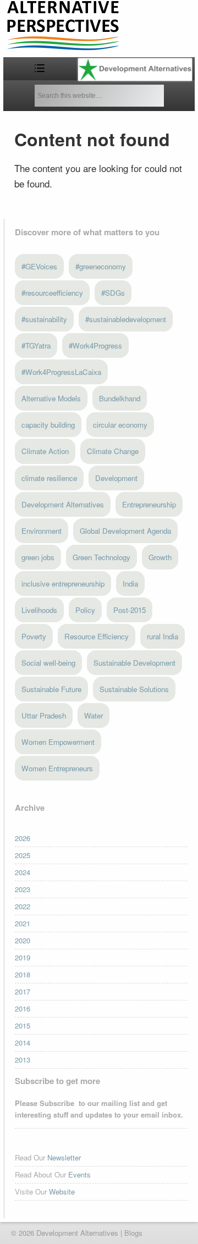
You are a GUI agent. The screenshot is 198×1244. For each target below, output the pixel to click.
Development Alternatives (62, 504)
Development (116, 478)
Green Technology (101, 557)
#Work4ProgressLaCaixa (61, 372)
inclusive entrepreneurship (63, 583)
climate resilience (49, 478)
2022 (22, 906)
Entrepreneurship (149, 504)
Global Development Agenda (125, 531)
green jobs (37, 557)
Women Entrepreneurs (57, 768)
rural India (162, 636)
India (130, 583)
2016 (22, 1008)
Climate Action (45, 451)
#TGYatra (36, 345)
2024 (22, 872)
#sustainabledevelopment (125, 319)
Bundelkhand (119, 398)
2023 (22, 889)
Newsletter (64, 1157)
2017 (22, 991)
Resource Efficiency (96, 636)
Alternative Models (51, 398)
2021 (22, 923)
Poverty (33, 636)
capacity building (48, 424)
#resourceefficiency (52, 292)
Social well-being (48, 662)
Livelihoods (39, 610)
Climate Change (113, 451)
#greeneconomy (100, 266)
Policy (85, 610)
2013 (22, 1059)
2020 (22, 940)
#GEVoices (39, 266)
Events (79, 1174)
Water (93, 715)
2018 (22, 974)
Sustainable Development (134, 662)
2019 (22, 957)
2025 (22, 855)
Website (62, 1191)
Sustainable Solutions (134, 689)
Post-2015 (129, 610)
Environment (41, 531)
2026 (22, 838)
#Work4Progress (95, 345)
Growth (160, 557)
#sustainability (44, 319)
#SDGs (113, 292)
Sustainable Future (51, 689)
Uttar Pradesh (43, 715)
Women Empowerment (58, 742)
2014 (22, 1042)
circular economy (120, 424)
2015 (22, 1025)
